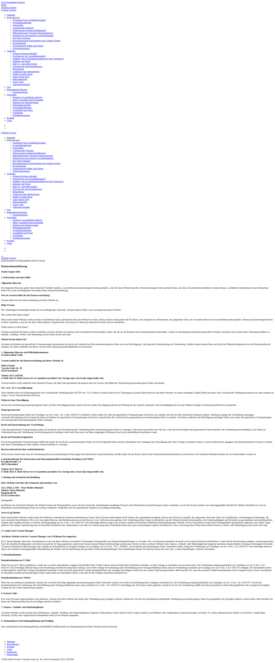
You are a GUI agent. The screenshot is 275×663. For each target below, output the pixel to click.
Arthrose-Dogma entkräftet (25, 53)
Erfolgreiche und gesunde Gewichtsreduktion (33, 35)
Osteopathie (18, 25)
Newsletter (12, 95)
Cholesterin (18, 113)
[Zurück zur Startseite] (8, 7)
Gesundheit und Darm (23, 110)
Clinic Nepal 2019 (21, 77)
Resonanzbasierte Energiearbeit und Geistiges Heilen (36, 40)
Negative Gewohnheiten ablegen (27, 97)
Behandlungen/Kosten (17, 89)
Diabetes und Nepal (22, 61)
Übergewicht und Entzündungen (27, 66)
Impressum (12, 652)
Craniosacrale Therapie (23, 28)
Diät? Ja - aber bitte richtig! (25, 64)
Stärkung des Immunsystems (25, 102)
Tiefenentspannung (21, 48)
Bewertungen (13, 644)
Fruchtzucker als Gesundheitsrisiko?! (29, 56)
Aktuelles (11, 51)
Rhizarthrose (18, 69)
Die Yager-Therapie (21, 38)
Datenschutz (12, 654)
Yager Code (18, 82)
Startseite (11, 15)
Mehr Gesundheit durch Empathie (28, 100)
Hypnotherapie (19, 43)
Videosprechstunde (21, 84)
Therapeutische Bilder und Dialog (28, 46)
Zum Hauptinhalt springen (13, 2)
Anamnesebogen (20, 92)
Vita (9, 87)
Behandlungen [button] (13, 140)
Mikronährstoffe (20, 79)
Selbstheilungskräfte (22, 105)
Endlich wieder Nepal (22, 74)
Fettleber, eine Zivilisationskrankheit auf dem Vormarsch (38, 59)
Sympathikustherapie (22, 22)
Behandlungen (13, 17)
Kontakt (10, 118)
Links (9, 120)
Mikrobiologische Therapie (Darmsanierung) (33, 33)
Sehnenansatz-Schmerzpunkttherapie (29, 30)
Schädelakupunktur (21, 115)
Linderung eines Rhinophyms (26, 71)
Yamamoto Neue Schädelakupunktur (29, 20)
